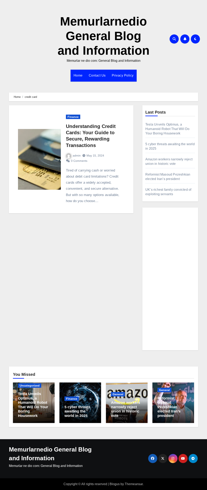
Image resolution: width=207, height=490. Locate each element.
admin (77, 155)
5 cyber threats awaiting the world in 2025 (77, 411)
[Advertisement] (171, 283)
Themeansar (134, 484)
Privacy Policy (123, 75)
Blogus (115, 484)
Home (78, 75)
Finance (73, 116)
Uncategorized (30, 385)
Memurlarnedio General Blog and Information (104, 36)
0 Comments (79, 160)
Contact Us (97, 75)
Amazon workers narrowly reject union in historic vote (125, 409)
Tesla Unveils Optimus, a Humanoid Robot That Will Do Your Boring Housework (167, 129)
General (118, 394)
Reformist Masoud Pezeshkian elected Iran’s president (169, 407)
